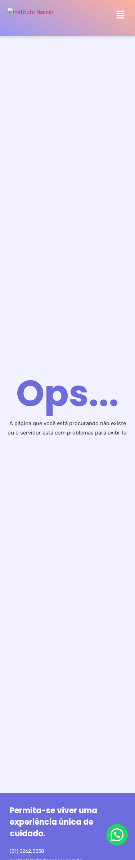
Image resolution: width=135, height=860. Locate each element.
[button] (120, 15)
